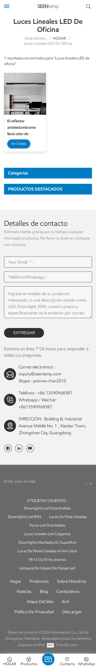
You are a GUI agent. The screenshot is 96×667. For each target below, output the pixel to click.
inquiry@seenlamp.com (40, 373)
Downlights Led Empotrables (47, 508)
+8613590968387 (35, 406)
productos (39, 581)
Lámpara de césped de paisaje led (47, 568)
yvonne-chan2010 (49, 380)
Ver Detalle (18, 144)
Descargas (72, 611)
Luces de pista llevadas (68, 516)
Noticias (24, 591)
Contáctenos (67, 591)
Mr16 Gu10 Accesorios (47, 559)
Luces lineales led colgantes (47, 534)
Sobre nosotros (71, 581)
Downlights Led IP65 (24, 516)
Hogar (15, 581)
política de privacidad (34, 611)
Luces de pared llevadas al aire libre (47, 551)
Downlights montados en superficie (47, 542)
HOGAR (59, 38)
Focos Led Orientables (47, 525)
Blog (44, 591)
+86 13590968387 (55, 392)
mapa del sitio (40, 601)
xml (65, 601)
